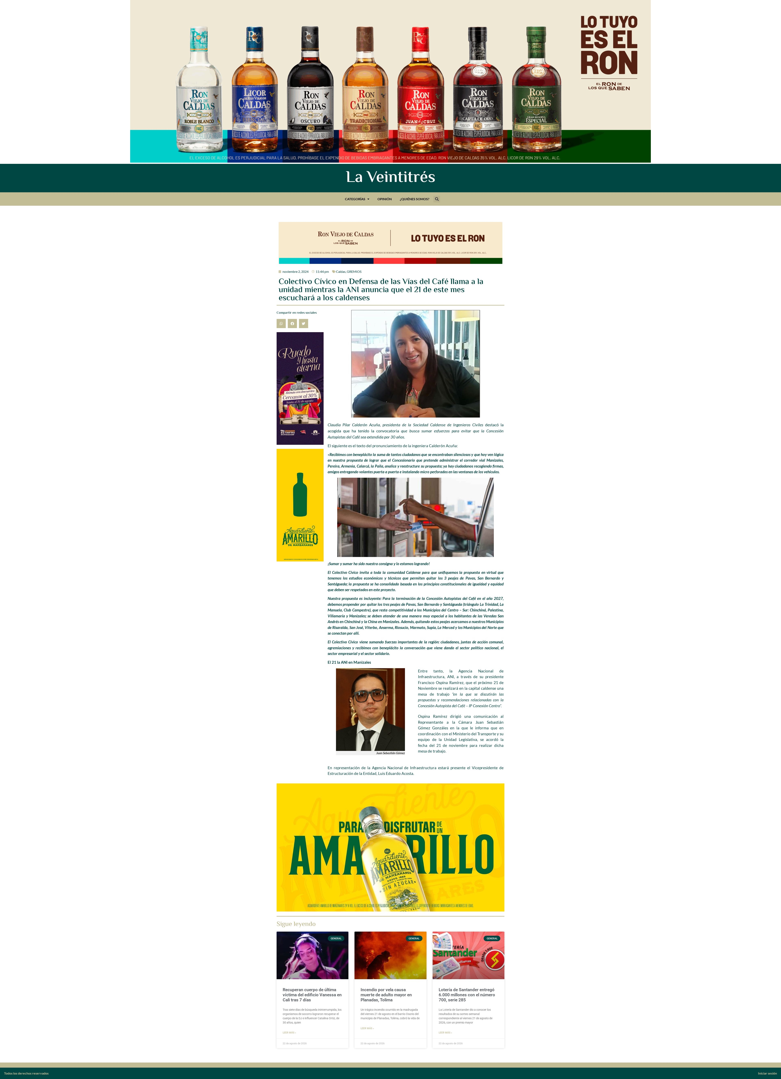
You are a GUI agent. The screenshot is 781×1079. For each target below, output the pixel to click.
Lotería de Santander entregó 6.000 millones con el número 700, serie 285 (467, 994)
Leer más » (289, 1032)
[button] (436, 199)
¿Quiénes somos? (414, 199)
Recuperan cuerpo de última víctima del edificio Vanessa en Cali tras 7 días (312, 994)
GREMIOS (354, 271)
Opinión (384, 199)
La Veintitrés (390, 178)
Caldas (341, 271)
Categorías (355, 199)
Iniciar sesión (767, 1073)
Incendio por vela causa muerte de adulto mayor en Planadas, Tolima (386, 994)
